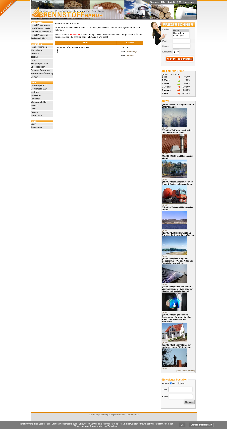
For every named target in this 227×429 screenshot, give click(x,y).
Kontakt (171, 2)
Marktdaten (36, 50)
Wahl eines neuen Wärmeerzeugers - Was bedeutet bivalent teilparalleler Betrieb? (177, 289)
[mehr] (165, 128)
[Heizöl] (181, 30)
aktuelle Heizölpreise (41, 32)
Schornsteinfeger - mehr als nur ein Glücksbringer (177, 346)
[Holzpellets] (181, 33)
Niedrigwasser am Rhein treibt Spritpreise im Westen (178, 234)
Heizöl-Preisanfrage (40, 25)
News (33, 60)
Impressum (188, 2)
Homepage (132, 51)
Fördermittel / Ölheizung (42, 73)
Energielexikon (38, 67)
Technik (34, 57)
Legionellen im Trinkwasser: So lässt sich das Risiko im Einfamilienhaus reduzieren (176, 318)
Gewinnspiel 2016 (39, 89)
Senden (130, 55)
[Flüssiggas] (181, 35)
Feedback (35, 99)
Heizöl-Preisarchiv (39, 35)
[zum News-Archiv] (185, 371)
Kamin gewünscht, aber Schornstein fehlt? (177, 131)
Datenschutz (133, 415)
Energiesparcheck (39, 63)
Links (33, 109)
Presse (34, 112)
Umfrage (35, 92)
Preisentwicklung (39, 38)
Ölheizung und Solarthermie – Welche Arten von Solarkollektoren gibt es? (177, 260)
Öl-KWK (34, 77)
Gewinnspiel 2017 (39, 85)
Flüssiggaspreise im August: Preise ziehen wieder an (177, 183)
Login (33, 124)
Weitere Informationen (201, 425)
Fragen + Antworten (40, 70)
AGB (179, 2)
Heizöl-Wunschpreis (40, 28)
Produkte (35, 53)
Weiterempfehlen (39, 102)
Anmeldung (36, 127)
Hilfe (163, 2)
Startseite (154, 2)
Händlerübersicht (39, 47)
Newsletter (36, 95)
